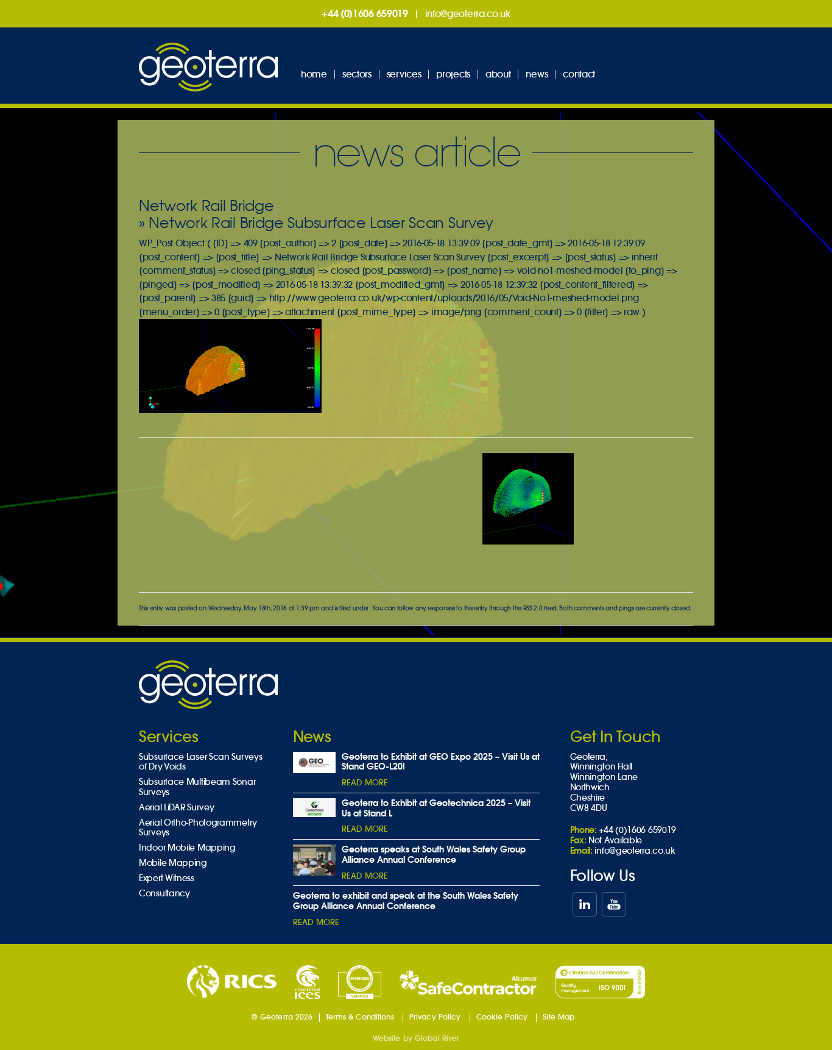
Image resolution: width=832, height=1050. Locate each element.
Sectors (357, 74)
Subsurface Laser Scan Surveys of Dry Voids (200, 762)
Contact (579, 74)
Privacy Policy (435, 1016)
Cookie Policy (502, 1016)
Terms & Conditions (360, 1016)
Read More (365, 782)
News (537, 74)
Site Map (558, 1016)
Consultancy (164, 893)
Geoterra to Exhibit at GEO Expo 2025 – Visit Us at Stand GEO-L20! (441, 762)
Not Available (615, 840)
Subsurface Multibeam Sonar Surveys (197, 787)
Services (404, 74)
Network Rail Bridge (206, 206)
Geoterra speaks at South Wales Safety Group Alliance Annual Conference (434, 854)
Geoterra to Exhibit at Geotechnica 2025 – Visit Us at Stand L (436, 808)
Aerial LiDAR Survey (176, 807)
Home (314, 74)
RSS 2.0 (533, 608)
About (498, 74)
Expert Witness (166, 878)
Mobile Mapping (173, 863)
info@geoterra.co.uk (467, 14)
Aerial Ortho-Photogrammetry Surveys (198, 828)
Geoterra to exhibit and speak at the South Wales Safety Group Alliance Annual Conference (405, 901)
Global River (437, 1038)
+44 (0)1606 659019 (365, 13)
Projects (453, 74)
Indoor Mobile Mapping (187, 848)
